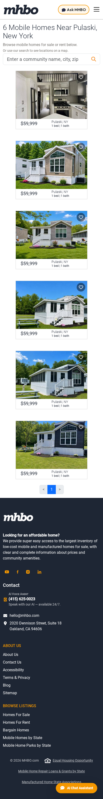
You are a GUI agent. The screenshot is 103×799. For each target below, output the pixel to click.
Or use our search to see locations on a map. (36, 50)
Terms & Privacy (16, 677)
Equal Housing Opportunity (73, 760)
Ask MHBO (76, 9)
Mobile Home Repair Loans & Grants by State (51, 771)
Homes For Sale (16, 714)
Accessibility (13, 670)
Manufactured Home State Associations (51, 782)
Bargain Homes (16, 730)
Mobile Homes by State (22, 737)
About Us (10, 654)
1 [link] (52, 489)
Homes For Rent (16, 722)
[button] (81, 77)
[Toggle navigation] (96, 9)
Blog (7, 685)
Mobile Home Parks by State (27, 745)
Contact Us (12, 662)
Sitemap (10, 693)
